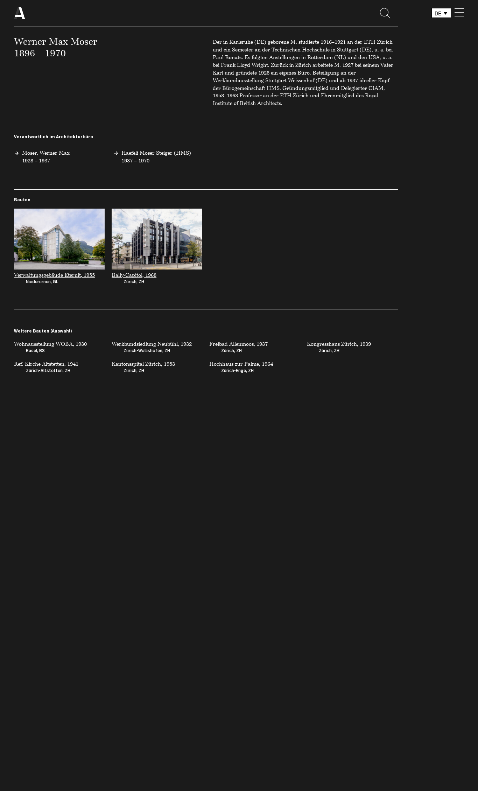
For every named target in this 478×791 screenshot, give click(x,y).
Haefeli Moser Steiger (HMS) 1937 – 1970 (156, 156)
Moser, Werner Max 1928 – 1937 (46, 156)
